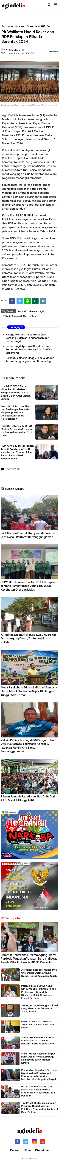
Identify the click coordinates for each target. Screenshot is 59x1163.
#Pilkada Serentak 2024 (14, 316)
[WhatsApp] (35, 301)
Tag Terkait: (8, 311)
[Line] (27, 301)
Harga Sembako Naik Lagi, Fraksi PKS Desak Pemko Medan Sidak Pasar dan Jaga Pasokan (38, 1091)
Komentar (54, 51)
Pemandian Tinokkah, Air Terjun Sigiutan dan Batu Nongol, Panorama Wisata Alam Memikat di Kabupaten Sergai (39, 1074)
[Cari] (49, 5)
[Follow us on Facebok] (17, 1142)
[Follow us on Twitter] (25, 1142)
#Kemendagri (36, 311)
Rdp (48, 26)
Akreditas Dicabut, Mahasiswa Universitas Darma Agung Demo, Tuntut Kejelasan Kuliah (28, 638)
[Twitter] (20, 301)
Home (4, 26)
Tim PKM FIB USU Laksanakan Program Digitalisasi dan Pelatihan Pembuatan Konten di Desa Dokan (39, 1107)
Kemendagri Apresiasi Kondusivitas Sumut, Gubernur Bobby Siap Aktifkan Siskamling (29, 350)
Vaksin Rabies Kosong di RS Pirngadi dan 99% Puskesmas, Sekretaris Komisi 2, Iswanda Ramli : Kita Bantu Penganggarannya (27, 745)
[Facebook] (12, 301)
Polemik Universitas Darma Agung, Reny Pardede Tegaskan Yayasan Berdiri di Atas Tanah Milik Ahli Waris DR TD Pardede (29, 958)
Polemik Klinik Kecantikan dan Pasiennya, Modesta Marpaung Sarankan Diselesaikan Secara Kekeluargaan (16, 412)
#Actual (22, 311)
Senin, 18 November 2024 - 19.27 (21, 53)
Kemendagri (20, 26)
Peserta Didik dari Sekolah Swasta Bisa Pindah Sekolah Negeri (37, 1024)
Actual (11, 26)
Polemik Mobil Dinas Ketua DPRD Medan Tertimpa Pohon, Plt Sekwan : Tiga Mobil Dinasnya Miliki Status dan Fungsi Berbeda (38, 992)
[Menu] (56, 5)
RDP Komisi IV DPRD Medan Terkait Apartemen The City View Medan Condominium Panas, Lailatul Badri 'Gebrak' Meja (17, 452)
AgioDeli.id (9, 115)
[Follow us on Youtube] (42, 1142)
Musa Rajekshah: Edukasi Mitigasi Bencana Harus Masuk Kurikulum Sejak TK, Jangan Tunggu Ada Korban (29, 691)
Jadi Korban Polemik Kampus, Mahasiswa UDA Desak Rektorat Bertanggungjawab (28, 535)
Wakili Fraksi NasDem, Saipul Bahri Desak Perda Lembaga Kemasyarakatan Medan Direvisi (38, 1058)
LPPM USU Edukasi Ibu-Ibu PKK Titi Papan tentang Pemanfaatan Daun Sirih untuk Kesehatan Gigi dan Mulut (28, 585)
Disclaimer (42, 1150)
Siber (27, 1150)
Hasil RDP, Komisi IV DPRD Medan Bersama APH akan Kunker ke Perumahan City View (16, 430)
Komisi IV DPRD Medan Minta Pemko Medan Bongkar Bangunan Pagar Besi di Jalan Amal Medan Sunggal (16, 393)
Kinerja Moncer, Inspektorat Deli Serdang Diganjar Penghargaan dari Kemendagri (27, 338)
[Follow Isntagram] (34, 1142)
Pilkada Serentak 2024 (36, 26)
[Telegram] (43, 301)
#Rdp (33, 316)
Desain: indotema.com (29, 1159)
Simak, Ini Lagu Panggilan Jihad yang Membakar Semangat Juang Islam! (39, 1008)
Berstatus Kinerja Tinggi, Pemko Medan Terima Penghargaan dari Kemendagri (30, 359)
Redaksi (15, 1150)
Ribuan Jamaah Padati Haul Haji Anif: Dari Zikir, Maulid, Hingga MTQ (28, 798)
